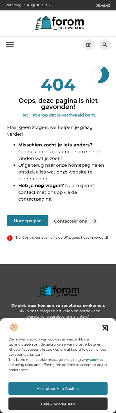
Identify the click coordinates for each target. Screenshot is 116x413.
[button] (105, 328)
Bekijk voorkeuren (58, 404)
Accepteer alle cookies (58, 388)
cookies (96, 359)
